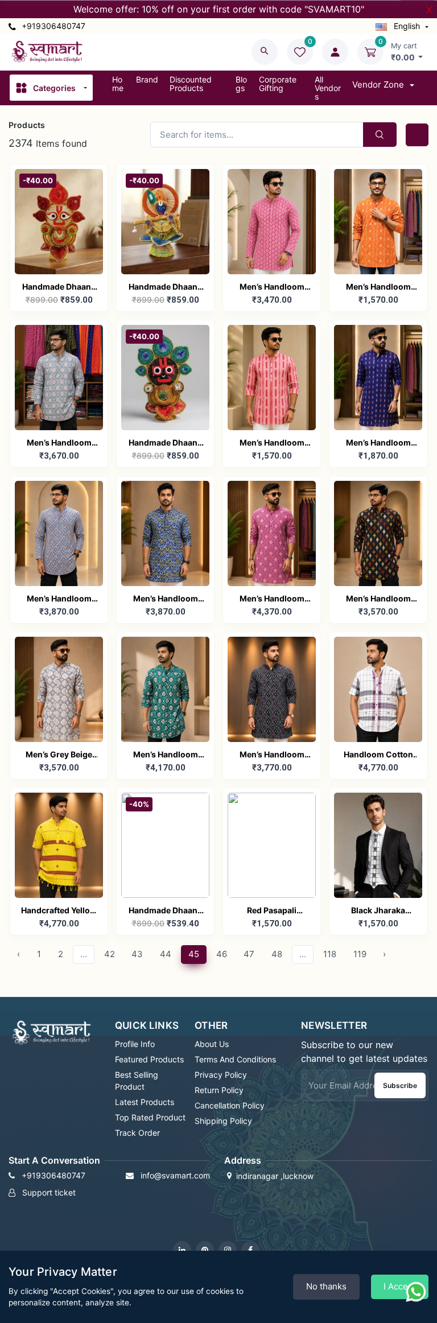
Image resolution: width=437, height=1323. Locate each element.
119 (359, 954)
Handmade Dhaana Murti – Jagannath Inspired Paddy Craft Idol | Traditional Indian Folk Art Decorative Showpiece (165, 444)
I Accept (400, 1286)
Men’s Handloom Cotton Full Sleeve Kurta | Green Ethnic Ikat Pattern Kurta (165, 755)
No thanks (326, 1286)
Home (117, 84)
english (406, 26)
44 (165, 954)
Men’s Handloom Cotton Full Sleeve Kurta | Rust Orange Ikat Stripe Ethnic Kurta (378, 288)
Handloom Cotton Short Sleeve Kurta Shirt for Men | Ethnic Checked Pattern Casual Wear (378, 755)
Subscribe (400, 1085)
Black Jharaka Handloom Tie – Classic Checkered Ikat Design (378, 911)
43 (137, 954)
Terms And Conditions (235, 1059)
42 (109, 954)
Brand (147, 79)
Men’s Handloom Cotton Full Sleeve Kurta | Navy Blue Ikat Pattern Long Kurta (378, 444)
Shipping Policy (223, 1121)
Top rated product (150, 1117)
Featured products (149, 1059)
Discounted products (191, 84)
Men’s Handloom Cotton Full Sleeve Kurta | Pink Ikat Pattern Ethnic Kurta (272, 288)
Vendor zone (379, 84)
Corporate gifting (277, 84)
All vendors (328, 88)
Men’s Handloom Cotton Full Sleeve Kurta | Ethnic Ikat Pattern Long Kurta (271, 755)
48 (276, 954)
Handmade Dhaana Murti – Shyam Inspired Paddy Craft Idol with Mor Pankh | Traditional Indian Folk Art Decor (165, 911)
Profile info (135, 1044)
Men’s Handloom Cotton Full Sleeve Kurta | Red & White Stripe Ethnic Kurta (271, 444)
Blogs (241, 84)
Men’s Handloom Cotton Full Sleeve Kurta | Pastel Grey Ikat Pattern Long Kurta (59, 444)
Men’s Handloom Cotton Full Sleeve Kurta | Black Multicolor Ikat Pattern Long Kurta (378, 599)
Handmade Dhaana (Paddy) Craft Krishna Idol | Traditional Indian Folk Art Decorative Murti (165, 288)
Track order (137, 1132)
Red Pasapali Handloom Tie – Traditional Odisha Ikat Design (272, 911)
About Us (212, 1044)
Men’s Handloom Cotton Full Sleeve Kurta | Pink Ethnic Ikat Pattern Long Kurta (272, 599)
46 (221, 954)
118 (329, 954)
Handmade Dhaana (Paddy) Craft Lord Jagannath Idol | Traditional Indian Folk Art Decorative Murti (59, 288)
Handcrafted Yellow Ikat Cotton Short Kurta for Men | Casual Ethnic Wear (59, 911)
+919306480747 (52, 26)
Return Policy (219, 1090)
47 (249, 954)
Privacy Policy (221, 1074)
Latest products (144, 1102)
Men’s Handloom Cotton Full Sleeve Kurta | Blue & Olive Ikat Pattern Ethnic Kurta (165, 599)
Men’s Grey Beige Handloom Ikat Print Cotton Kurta (58, 755)
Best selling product (136, 1080)
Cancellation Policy (230, 1105)
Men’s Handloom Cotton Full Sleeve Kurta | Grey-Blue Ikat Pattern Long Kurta (59, 599)
